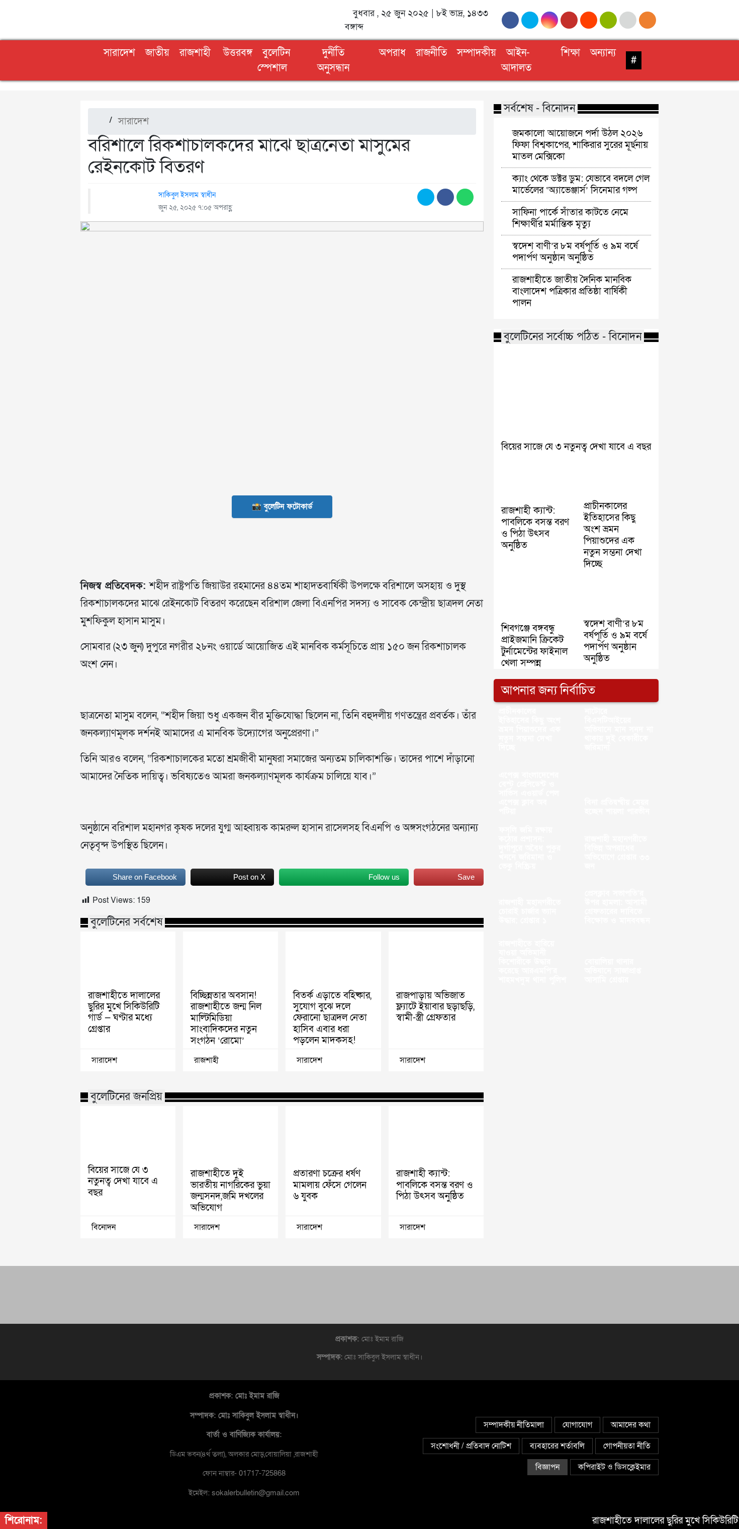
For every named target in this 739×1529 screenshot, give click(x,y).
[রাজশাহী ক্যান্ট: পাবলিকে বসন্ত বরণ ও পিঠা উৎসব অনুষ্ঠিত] (436, 1134)
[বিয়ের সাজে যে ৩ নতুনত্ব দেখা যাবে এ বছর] (127, 1132)
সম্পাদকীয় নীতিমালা (514, 1424)
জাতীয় (157, 52)
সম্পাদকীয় (476, 52)
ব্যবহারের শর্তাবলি (557, 1446)
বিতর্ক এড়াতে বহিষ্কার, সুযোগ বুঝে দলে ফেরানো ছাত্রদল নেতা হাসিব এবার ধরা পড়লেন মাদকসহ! (332, 1018)
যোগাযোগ (577, 1424)
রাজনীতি (431, 52)
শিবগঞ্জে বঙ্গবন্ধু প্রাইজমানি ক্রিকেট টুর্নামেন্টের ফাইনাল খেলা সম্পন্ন (534, 645)
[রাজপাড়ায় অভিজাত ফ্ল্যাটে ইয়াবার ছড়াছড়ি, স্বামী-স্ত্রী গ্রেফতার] (436, 958)
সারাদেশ (119, 52)
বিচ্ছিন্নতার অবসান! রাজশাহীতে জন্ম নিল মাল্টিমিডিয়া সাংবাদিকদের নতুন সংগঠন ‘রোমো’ (226, 1018)
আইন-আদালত (516, 60)
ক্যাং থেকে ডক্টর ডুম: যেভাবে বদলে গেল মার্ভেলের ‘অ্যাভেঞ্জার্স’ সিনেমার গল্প (581, 184)
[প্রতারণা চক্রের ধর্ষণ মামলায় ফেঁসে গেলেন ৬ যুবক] (333, 1134)
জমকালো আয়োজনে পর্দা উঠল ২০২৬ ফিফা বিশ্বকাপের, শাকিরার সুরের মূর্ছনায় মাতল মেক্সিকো (580, 145)
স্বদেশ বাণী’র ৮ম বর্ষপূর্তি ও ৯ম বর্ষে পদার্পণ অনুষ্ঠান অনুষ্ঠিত (575, 251)
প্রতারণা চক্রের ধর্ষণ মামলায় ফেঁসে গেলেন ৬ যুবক (329, 1185)
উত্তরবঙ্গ (237, 52)
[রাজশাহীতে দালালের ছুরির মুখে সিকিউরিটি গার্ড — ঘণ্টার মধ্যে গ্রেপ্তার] (127, 958)
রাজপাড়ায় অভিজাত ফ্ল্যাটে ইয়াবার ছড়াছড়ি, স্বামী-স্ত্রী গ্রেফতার (435, 1007)
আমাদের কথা (631, 1424)
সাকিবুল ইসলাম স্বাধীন (187, 195)
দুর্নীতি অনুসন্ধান (333, 60)
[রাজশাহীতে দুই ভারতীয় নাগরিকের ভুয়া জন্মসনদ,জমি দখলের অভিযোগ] (230, 1134)
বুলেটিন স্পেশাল (273, 60)
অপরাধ (392, 52)
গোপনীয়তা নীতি (627, 1446)
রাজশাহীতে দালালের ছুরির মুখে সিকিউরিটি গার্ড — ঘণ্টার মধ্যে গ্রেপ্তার (124, 1012)
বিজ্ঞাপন (547, 1467)
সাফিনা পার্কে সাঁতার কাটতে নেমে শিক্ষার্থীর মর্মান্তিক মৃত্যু (570, 218)
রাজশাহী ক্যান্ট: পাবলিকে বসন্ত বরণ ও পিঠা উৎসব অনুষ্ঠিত (434, 1185)
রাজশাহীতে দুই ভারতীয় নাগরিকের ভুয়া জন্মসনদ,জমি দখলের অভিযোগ (230, 1190)
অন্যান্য (603, 52)
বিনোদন (103, 1227)
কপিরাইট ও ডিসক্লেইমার (614, 1467)
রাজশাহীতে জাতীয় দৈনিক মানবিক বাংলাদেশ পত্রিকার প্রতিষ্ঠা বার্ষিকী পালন (571, 291)
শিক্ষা (570, 52)
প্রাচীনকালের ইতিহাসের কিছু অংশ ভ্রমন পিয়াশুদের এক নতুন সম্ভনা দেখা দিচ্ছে (613, 534)
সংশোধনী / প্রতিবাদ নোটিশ (471, 1446)
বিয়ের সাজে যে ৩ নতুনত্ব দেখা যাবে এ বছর (123, 1181)
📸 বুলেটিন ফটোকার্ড (282, 506)
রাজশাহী (195, 52)
